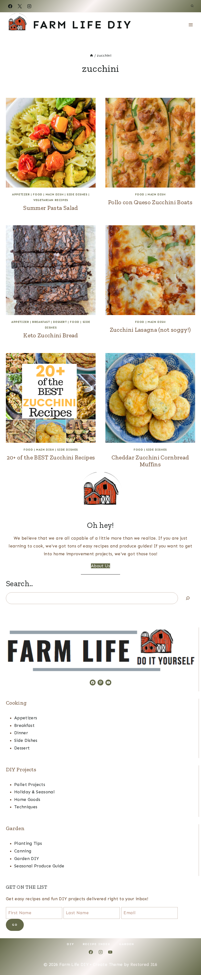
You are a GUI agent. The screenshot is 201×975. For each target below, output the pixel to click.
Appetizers (25, 717)
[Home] (91, 55)
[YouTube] (110, 952)
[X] (19, 6)
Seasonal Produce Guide (39, 865)
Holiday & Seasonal (34, 791)
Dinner (21, 732)
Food (37, 194)
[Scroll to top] (189, 956)
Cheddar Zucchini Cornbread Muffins (150, 461)
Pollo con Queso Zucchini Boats (150, 202)
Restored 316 (143, 964)
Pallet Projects (29, 784)
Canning (22, 850)
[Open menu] (190, 24)
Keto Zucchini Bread (50, 335)
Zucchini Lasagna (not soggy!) (150, 329)
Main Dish (54, 194)
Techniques (25, 806)
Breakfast (41, 322)
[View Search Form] (192, 6)
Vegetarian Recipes (50, 200)
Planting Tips (28, 843)
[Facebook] (10, 6)
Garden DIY (26, 858)
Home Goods (27, 799)
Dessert (60, 322)
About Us (100, 565)
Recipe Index (96, 944)
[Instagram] (29, 6)
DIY (70, 944)
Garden (126, 944)
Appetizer (21, 194)
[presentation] (51, 143)
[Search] (187, 598)
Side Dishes (77, 194)
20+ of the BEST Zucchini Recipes (51, 457)
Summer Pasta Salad (50, 207)
